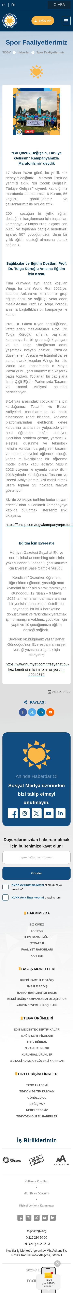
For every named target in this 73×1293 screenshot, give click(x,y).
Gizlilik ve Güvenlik (36, 1193)
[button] (23, 712)
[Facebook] (20, 1218)
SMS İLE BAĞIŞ (36, 986)
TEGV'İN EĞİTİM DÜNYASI (37, 1091)
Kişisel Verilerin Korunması (36, 1205)
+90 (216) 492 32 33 (36, 1244)
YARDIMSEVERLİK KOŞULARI (37, 1005)
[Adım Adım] (38, 1160)
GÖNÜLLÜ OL (36, 1097)
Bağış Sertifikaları (37, 1035)
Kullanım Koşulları (36, 1181)
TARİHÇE (37, 930)
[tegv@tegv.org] (5, 5)
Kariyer (37, 955)
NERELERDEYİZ (37, 1110)
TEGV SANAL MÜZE (36, 937)
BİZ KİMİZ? (37, 924)
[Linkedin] (53, 1218)
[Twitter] (37, 1218)
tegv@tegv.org (36, 1231)
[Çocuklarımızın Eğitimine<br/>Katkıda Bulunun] (47, 1280)
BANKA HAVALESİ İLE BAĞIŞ (37, 992)
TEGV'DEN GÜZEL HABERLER (37, 1116)
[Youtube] (45, 1218)
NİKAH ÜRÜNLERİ (37, 1048)
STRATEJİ (37, 943)
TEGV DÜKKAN (37, 1042)
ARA (61, 4)
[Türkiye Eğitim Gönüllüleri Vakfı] (9, 20)
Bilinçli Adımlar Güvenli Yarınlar (37, 1060)
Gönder (36, 873)
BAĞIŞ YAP (37, 1104)
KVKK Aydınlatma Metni (28, 884)
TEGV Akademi (37, 1085)
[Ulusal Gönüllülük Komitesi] (62, 1160)
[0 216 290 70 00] (13, 5)
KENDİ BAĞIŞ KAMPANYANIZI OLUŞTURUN (37, 998)
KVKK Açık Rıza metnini (28, 897)
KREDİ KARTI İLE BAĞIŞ (37, 980)
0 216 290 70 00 (36, 1237)
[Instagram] (28, 1218)
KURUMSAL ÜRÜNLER (36, 1054)
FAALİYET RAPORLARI (37, 949)
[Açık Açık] (13, 1160)
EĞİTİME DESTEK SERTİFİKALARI (37, 1029)
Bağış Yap (45, 21)
